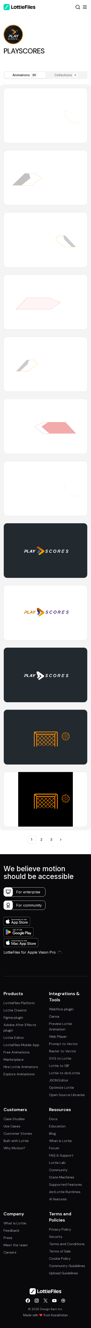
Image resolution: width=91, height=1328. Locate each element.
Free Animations (17, 1052)
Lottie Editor (14, 1037)
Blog (52, 1133)
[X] (45, 1300)
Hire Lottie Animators (21, 1066)
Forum (54, 1148)
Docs (53, 1119)
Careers (10, 1252)
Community (58, 1170)
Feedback (11, 1230)
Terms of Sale (60, 1251)
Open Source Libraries (67, 1095)
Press (8, 1237)
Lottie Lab (57, 1162)
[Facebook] (27, 1300)
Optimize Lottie (61, 1087)
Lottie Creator (15, 1010)
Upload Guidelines (63, 1273)
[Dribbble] (63, 1300)
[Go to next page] (61, 840)
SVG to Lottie (60, 1058)
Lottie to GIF (59, 1065)
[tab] (25, 75)
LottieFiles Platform (19, 1003)
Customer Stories (18, 1133)
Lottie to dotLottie (64, 1073)
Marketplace (14, 1059)
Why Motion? (14, 1148)
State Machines (61, 1177)
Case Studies (14, 1119)
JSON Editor (58, 1080)
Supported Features (65, 1184)
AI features (58, 1199)
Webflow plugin (61, 1009)
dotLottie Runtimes (64, 1192)
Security (56, 1236)
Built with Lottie (16, 1140)
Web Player (58, 1036)
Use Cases (12, 1126)
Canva (54, 1016)
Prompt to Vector (63, 1044)
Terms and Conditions (67, 1244)
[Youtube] (54, 1300)
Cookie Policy (60, 1258)
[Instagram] (36, 1300)
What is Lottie (60, 1140)
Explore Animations (19, 1074)
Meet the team (16, 1245)
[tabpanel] (45, 457)
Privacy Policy (60, 1229)
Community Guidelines (67, 1265)
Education (57, 1126)
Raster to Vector (62, 1051)
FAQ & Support (61, 1155)
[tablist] (45, 75)
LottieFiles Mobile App (21, 1045)
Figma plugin (13, 1017)
